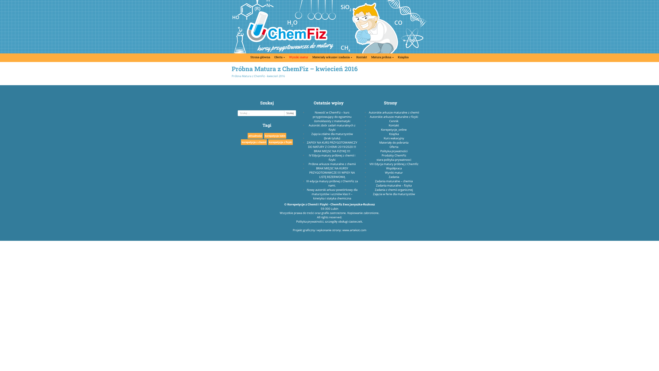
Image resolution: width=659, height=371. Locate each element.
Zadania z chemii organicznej (394, 190)
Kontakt (361, 57)
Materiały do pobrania (393, 142)
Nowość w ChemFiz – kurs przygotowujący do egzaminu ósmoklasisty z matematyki (332, 116)
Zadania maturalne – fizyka (394, 185)
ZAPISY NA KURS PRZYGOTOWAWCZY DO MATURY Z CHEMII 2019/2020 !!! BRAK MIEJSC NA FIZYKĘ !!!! (332, 146)
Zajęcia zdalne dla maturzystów (332, 134)
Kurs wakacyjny (394, 138)
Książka (403, 57)
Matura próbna (381, 57)
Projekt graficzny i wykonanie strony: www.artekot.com (329, 230)
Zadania (394, 177)
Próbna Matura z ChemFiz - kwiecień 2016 (258, 76)
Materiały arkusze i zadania (331, 57)
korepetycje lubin (275, 135)
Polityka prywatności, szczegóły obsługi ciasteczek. (329, 221)
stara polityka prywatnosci (394, 160)
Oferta (278, 57)
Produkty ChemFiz (394, 155)
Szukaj (290, 113)
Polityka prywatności (394, 151)
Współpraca (394, 168)
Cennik (393, 121)
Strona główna (260, 57)
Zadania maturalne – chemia (394, 181)
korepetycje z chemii (254, 142)
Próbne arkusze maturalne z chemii (332, 164)
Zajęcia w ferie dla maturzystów (394, 194)
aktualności (255, 135)
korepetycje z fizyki (280, 142)
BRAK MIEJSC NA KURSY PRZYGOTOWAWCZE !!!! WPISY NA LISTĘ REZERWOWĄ (332, 172)
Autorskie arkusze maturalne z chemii (394, 112)
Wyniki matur (298, 57)
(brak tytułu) (332, 138)
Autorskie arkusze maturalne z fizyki (394, 117)
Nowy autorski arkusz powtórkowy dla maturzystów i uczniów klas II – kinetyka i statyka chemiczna (332, 194)
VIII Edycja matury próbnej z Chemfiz (393, 164)
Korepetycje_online (394, 130)
